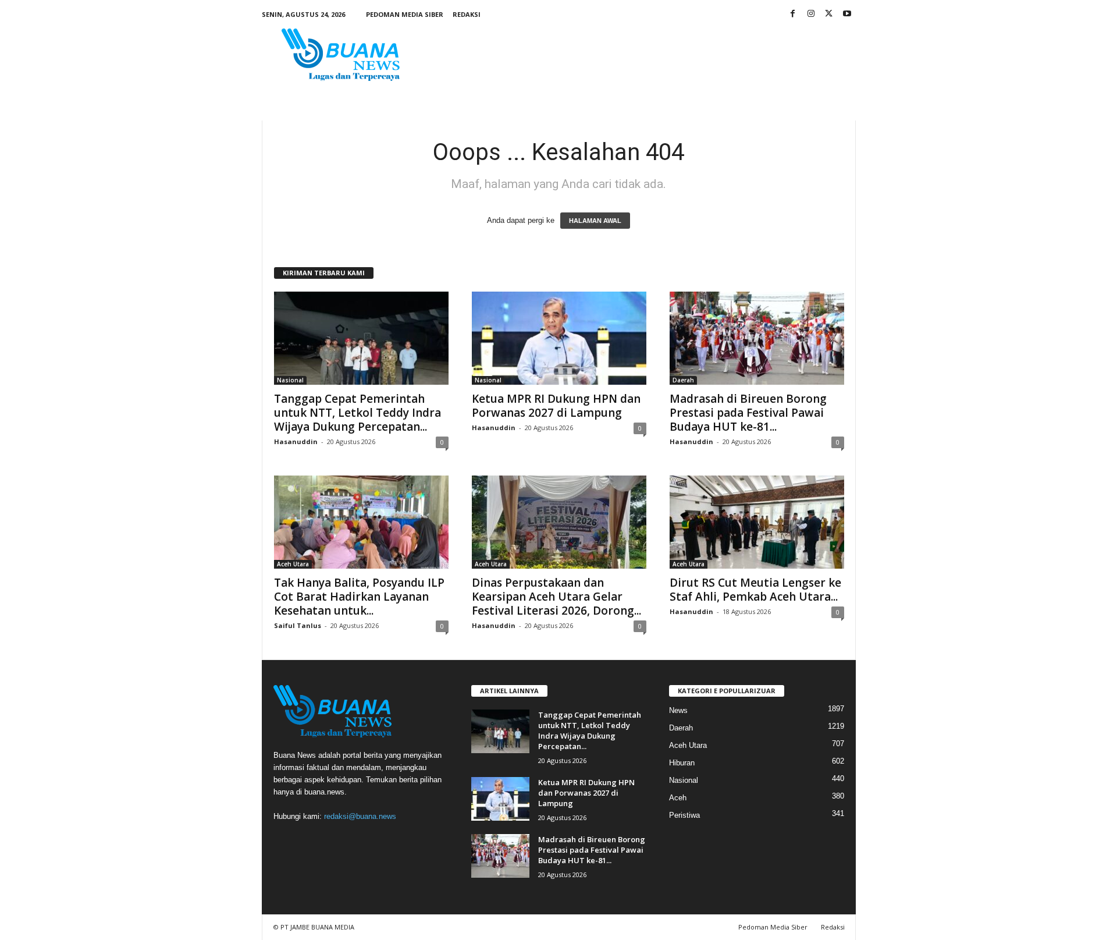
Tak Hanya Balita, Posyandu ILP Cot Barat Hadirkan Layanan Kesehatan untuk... (359, 596)
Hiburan (682, 762)
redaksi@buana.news (360, 816)
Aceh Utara (293, 564)
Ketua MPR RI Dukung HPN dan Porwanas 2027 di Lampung (556, 405)
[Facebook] (793, 14)
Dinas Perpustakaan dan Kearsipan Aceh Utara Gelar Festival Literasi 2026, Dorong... (556, 596)
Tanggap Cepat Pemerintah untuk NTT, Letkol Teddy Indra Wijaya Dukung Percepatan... (357, 412)
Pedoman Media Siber (404, 14)
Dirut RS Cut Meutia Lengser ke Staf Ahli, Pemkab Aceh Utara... (755, 589)
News (678, 710)
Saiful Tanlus (297, 625)
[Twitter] (829, 14)
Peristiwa (684, 815)
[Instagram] (811, 14)
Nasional (290, 380)
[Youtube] (847, 14)
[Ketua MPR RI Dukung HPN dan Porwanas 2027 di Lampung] (559, 338)
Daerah (683, 380)
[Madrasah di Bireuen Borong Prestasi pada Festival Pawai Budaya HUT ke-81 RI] (757, 338)
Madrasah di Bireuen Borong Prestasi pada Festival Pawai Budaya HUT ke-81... (748, 412)
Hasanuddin (296, 441)
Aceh (677, 797)
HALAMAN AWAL (595, 220)
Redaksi (467, 14)
